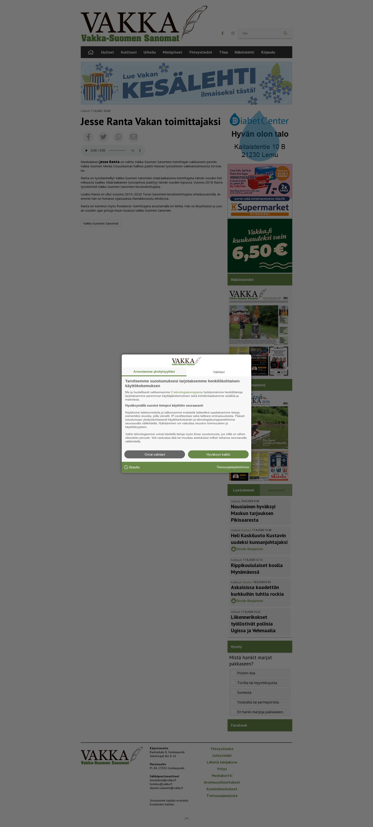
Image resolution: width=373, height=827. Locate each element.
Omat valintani (155, 454)
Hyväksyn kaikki (218, 454)
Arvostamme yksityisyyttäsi (154, 371)
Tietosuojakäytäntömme (233, 467)
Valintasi (219, 372)
